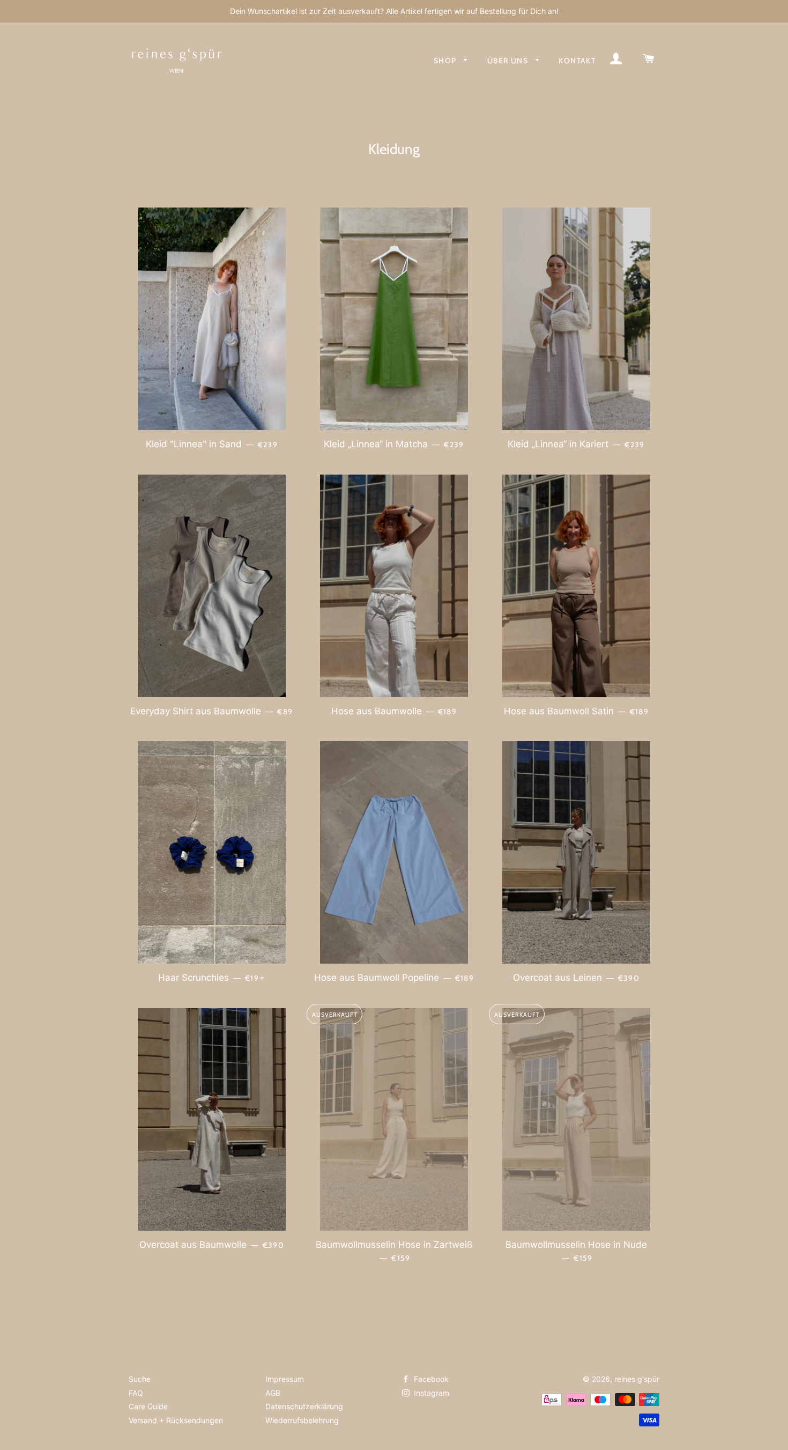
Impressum (284, 1379)
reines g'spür (636, 1379)
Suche (140, 1379)
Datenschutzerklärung (304, 1406)
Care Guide (148, 1406)
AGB (272, 1392)
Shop (446, 60)
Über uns (509, 60)
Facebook (430, 1379)
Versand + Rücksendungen (176, 1420)
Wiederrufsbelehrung (302, 1420)
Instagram (430, 1392)
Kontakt (577, 60)
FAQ (136, 1392)
